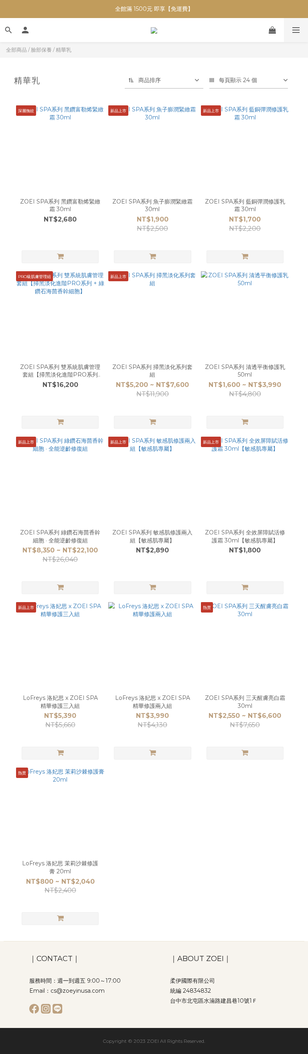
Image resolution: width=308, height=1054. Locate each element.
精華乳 (63, 49)
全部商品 (16, 49)
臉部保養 (41, 49)
